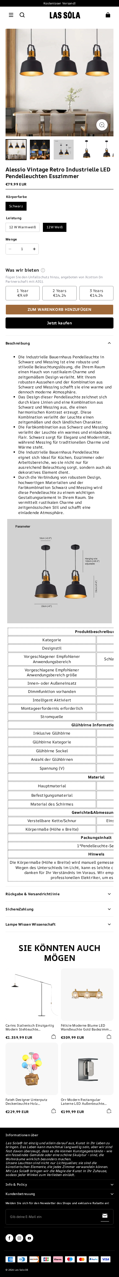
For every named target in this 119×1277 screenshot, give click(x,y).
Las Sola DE (22, 1269)
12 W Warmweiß (22, 227)
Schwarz (16, 206)
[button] (11, 14)
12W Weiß (54, 227)
